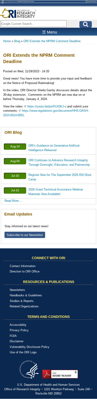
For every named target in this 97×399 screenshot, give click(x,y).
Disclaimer (16, 341)
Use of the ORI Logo (23, 352)
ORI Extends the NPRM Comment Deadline (52, 41)
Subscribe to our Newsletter (25, 235)
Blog (17, 41)
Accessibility (18, 324)
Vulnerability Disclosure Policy (29, 347)
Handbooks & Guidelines (26, 295)
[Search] (85, 24)
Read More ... (13, 200)
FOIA (13, 336)
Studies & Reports (22, 301)
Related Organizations (24, 306)
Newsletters (17, 290)
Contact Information (22, 266)
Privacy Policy (19, 330)
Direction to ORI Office (24, 271)
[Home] (18, 13)
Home (7, 41)
